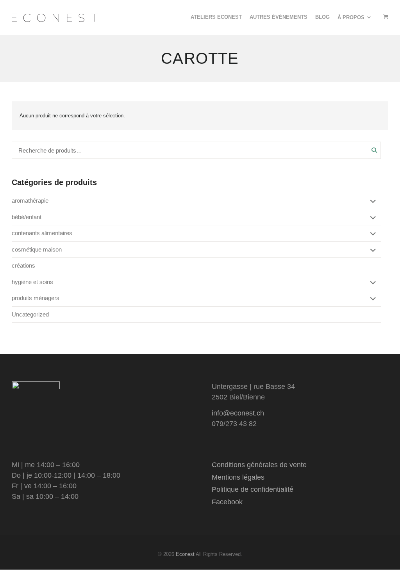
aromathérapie (30, 200)
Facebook (227, 502)
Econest (185, 554)
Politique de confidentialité (252, 489)
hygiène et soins (32, 282)
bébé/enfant (26, 217)
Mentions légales (238, 477)
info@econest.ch (238, 413)
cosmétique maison (37, 249)
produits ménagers (35, 298)
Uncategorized (30, 314)
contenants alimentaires (42, 233)
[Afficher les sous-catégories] (372, 202)
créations (23, 265)
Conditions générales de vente (259, 465)
